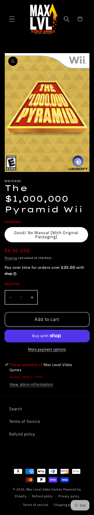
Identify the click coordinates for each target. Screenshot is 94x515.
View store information (31, 384)
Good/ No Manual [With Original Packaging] (46, 234)
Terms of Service (24, 421)
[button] (11, 18)
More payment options (47, 349)
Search (15, 409)
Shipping (11, 257)
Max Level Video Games (44, 489)
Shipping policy (65, 504)
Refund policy (22, 434)
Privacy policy (68, 496)
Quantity (12, 283)
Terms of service (35, 504)
